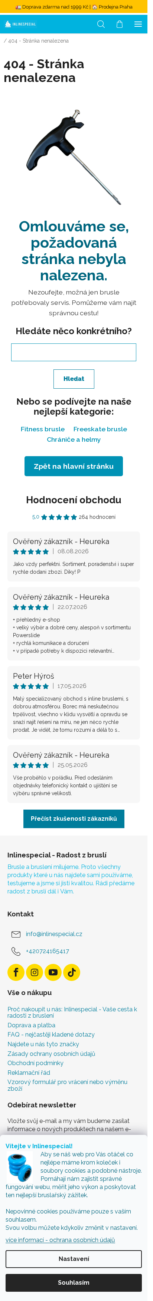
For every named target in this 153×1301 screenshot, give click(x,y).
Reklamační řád (28, 1073)
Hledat (74, 378)
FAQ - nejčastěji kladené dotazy (51, 1034)
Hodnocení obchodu (73, 499)
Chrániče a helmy (74, 439)
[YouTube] (53, 972)
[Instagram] (34, 972)
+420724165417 (47, 951)
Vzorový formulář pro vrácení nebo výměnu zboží (67, 1085)
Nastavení (74, 1258)
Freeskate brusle (100, 429)
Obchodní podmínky (35, 1063)
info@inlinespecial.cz (54, 934)
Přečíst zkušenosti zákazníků (74, 818)
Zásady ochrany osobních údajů (51, 1054)
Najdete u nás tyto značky (43, 1044)
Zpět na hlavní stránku (74, 466)
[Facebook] (16, 972)
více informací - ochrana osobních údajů (60, 1240)
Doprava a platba (31, 1025)
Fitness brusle (43, 429)
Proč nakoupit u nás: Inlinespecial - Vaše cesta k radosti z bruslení (72, 1012)
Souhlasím (73, 1282)
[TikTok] (71, 972)
